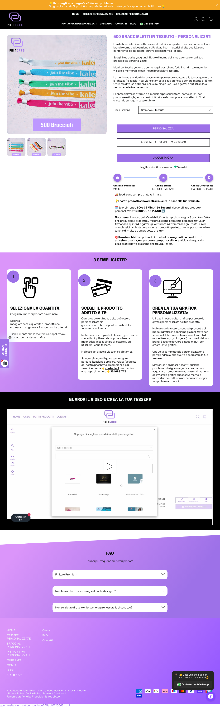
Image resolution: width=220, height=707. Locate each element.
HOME (75, 14)
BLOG (133, 24)
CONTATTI (121, 24)
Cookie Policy (33, 693)
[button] (203, 19)
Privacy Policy (16, 693)
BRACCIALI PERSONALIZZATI (132, 14)
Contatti (47, 640)
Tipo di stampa (121, 110)
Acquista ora (163, 157)
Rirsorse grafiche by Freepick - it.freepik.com (34, 696)
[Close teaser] (10, 337)
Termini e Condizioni (54, 693)
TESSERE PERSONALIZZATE (98, 14)
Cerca (46, 630)
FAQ (45, 635)
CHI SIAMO (106, 24)
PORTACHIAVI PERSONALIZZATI (79, 24)
